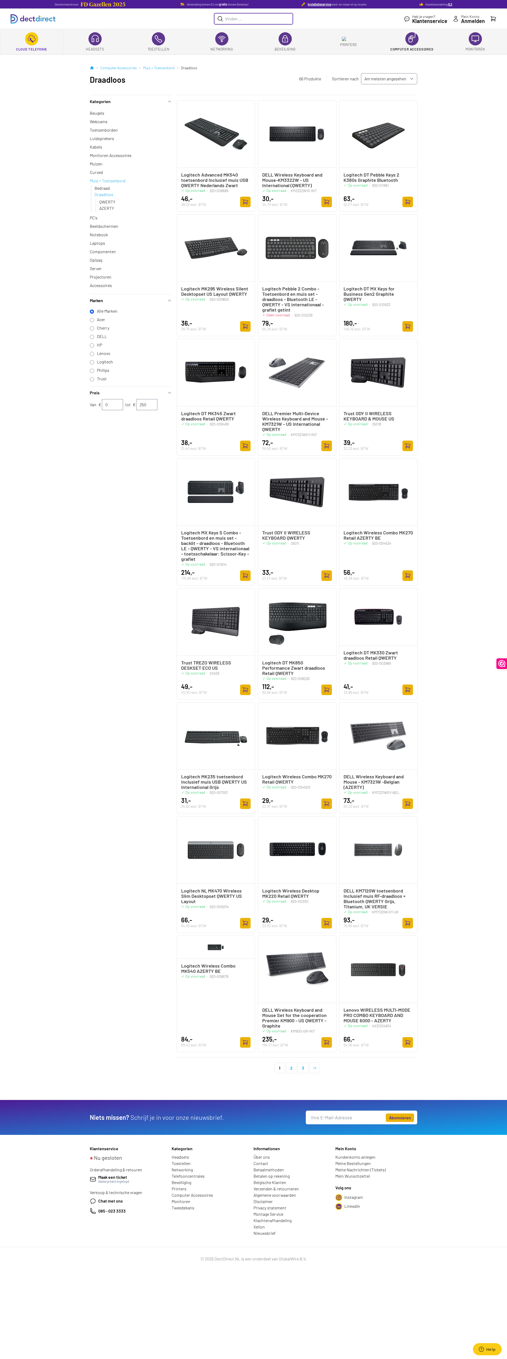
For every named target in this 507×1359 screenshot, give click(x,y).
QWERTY (107, 201)
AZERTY (106, 208)
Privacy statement (269, 1207)
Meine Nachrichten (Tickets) (360, 1169)
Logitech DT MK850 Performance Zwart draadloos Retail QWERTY (293, 668)
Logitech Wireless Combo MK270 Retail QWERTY (297, 779)
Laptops (97, 243)
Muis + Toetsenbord (159, 68)
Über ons (261, 1156)
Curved (96, 172)
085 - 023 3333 (112, 1210)
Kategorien (100, 101)
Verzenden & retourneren (276, 1188)
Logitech (105, 361)
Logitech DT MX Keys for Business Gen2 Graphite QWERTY (369, 294)
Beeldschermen (104, 226)
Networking (221, 49)
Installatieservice (319, 4)
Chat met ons (110, 1200)
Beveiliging (285, 49)
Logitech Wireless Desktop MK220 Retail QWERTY (290, 893)
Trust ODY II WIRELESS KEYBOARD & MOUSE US (369, 416)
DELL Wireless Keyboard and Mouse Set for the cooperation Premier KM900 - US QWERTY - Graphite (294, 1018)
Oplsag (96, 259)
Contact (260, 1163)
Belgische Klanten (269, 1182)
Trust (102, 378)
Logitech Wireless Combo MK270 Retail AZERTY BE (378, 535)
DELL (102, 336)
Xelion (259, 1226)
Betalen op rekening (271, 1175)
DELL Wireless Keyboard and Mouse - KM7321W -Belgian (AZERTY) (374, 782)
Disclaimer (263, 1201)
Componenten (103, 251)
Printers (348, 45)
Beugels (97, 112)
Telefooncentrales (188, 1175)
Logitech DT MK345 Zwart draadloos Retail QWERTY (208, 416)
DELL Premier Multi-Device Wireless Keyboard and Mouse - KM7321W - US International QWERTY (295, 421)
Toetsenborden (104, 129)
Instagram (353, 1197)
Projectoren (100, 276)
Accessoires (101, 285)
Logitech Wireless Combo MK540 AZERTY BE (208, 968)
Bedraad (102, 188)
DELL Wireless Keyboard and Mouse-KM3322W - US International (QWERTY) (292, 180)
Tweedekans (183, 1207)
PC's (93, 217)
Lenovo (103, 353)
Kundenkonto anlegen (355, 1156)
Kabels (96, 146)
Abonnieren (400, 1117)
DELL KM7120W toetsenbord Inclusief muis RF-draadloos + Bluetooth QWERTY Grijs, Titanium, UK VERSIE (375, 898)
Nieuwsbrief (264, 1233)
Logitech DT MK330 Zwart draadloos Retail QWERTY (371, 655)
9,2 (450, 4)
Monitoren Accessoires (111, 155)
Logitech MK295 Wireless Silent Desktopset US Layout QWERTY (214, 291)
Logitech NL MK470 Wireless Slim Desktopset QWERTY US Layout (211, 896)
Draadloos (104, 194)
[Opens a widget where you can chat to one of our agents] (487, 1349)
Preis (95, 392)
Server (96, 268)
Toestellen (159, 49)
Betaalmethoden (268, 1169)
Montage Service (268, 1214)
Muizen (96, 163)
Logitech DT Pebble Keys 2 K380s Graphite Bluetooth (371, 177)
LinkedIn (352, 1206)
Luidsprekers (102, 138)
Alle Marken (107, 310)
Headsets (95, 49)
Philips (103, 370)
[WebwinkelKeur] (502, 664)
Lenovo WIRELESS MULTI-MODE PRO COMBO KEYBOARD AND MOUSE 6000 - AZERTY (377, 1015)
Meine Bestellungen (353, 1163)
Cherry (103, 327)
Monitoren (475, 49)
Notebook (99, 234)
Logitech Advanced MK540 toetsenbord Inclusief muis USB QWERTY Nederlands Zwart (214, 180)
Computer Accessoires (412, 49)
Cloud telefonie (31, 49)
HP (99, 344)
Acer (101, 319)
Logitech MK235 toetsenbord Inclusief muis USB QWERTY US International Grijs (214, 782)
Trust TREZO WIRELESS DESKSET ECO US (206, 665)
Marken (96, 300)
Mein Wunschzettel (352, 1175)
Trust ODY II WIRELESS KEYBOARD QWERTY (286, 535)
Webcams (98, 121)
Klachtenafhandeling (272, 1220)
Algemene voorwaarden (274, 1195)
